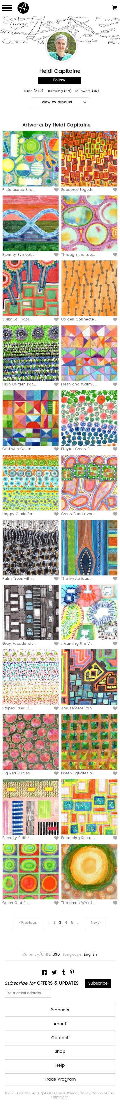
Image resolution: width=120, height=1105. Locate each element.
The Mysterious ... (77, 579)
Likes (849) (34, 91)
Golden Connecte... (79, 319)
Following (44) (59, 91)
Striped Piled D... (17, 708)
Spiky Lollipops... (17, 319)
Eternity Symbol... (18, 255)
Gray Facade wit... (19, 643)
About (60, 1024)
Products (60, 1010)
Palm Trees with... (18, 579)
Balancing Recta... (78, 838)
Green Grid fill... (16, 903)
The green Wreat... (78, 903)
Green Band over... (78, 514)
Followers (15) (87, 91)
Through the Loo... (78, 255)
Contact (59, 1038)
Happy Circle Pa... (18, 514)
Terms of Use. (103, 1093)
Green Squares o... (78, 773)
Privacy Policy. (79, 1093)
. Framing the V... (77, 643)
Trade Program (60, 1079)
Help (60, 1065)
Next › (96, 922)
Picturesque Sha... (19, 190)
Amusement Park (77, 708)
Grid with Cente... (18, 449)
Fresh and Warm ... (78, 384)
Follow (59, 80)
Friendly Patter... (17, 838)
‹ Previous (28, 922)
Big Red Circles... (17, 773)
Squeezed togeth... (78, 190)
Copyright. (60, 1097)
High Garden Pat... (19, 384)
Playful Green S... (77, 449)
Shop (60, 1051)
